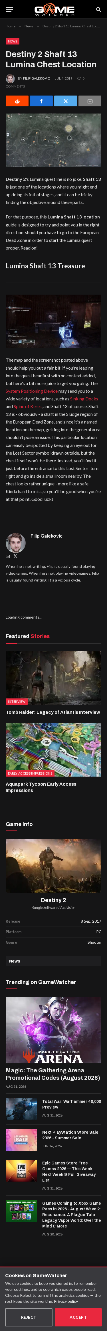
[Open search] (98, 9)
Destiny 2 (53, 900)
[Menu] (9, 9)
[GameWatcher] (54, 9)
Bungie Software (45, 907)
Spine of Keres (28, 406)
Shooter (94, 942)
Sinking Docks (84, 398)
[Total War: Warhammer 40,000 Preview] (21, 1109)
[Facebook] (41, 101)
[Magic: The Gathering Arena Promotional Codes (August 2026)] (53, 1030)
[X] (65, 101)
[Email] (89, 101)
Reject (29, 1317)
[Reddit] (17, 101)
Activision (68, 907)
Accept (78, 1317)
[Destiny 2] (53, 866)
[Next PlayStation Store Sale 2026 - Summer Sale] (21, 1140)
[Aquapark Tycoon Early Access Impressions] (53, 750)
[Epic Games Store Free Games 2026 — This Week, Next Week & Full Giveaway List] (21, 1171)
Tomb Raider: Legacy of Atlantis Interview (53, 712)
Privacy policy (66, 1301)
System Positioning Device (32, 391)
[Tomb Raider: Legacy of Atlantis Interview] (53, 678)
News (12, 41)
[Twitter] (15, 556)
